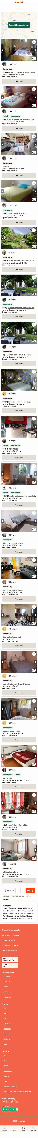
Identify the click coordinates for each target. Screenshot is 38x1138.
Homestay (6, 166)
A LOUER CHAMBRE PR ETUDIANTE (17, 213)
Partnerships (7, 1023)
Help (5, 1055)
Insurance (6, 1076)
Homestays (7, 976)
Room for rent (7, 778)
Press (5, 1018)
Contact (6, 1060)
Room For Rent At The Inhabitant (18, 825)
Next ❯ (30, 890)
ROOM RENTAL (13, 449)
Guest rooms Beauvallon (10, 945)
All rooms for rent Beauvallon (11, 930)
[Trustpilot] (10, 1112)
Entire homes (7, 997)
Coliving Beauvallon (8, 940)
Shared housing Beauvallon (10, 935)
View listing (19, 81)
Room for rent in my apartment (13, 590)
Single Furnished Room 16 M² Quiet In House (17, 355)
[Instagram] (8, 1102)
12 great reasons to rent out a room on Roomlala (17, 1091)
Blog (5, 1008)
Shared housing (8, 981)
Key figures (7, 1039)
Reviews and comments (10, 1086)
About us (6, 1065)
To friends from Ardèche (10, 872)
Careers (6, 1013)
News (5, 1044)
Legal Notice (7, 1029)
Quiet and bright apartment (12, 637)
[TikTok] (12, 1102)
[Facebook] (3, 1102)
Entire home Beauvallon (9, 951)
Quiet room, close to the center (13, 543)
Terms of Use (7, 1034)
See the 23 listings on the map (19, 25)
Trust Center (7, 1081)
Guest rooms (7, 992)
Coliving (6, 986)
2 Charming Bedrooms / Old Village (19, 402)
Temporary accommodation (12, 731)
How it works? (8, 1071)
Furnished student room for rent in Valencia (16, 684)
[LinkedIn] (16, 1102)
